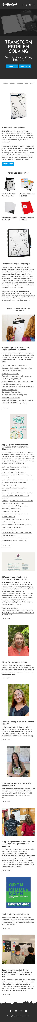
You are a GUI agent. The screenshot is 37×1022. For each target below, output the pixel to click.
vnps (15, 540)
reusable (26, 519)
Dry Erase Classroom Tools (11, 371)
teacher (28, 524)
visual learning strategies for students (15, 538)
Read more (6, 408)
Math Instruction (25, 376)
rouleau (4, 522)
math (26, 506)
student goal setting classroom (13, 524)
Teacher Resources (9, 395)
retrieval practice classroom (12, 519)
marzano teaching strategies (12, 506)
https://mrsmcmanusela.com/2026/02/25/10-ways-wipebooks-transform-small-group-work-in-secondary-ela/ (18, 612)
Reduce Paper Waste (25, 381)
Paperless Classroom (9, 381)
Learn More (12, 66)
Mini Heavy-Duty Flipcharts (11, 379)
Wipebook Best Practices (11, 397)
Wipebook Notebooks (25, 400)
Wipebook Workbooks (10, 403)
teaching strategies (9, 530)
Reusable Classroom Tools (11, 384)
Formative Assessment (10, 376)
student (21, 522)
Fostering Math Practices (14, 862)
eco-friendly (22, 483)
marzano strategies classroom (13, 503)
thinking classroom (9, 535)
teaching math (17, 527)
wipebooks (22, 403)
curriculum (30, 480)
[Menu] (34, 4)
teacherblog (6, 527)
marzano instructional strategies (21, 500)
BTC (3, 365)
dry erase (5, 483)
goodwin (30, 493)
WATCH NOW (25, 66)
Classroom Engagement (10, 469)
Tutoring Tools (22, 395)
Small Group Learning (26, 387)
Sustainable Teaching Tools (11, 392)
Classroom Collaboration (10, 368)
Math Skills (6, 508)
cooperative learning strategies (13, 480)
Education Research (9, 485)
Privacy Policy (11, 1016)
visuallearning (7, 540)
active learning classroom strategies (15, 467)
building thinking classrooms (16, 365)
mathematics (15, 508)
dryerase (13, 483)
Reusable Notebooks (9, 387)
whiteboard (22, 541)
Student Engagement (9, 389)
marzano (5, 500)
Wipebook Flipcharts (9, 400)
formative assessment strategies (14, 493)
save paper (13, 522)
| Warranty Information (23, 1016)
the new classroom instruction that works (17, 532)
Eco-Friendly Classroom (10, 373)
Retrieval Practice (8, 516)
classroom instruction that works (13, 472)
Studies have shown (8, 131)
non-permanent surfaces (11, 511)
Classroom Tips (26, 368)
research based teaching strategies (14, 514)
